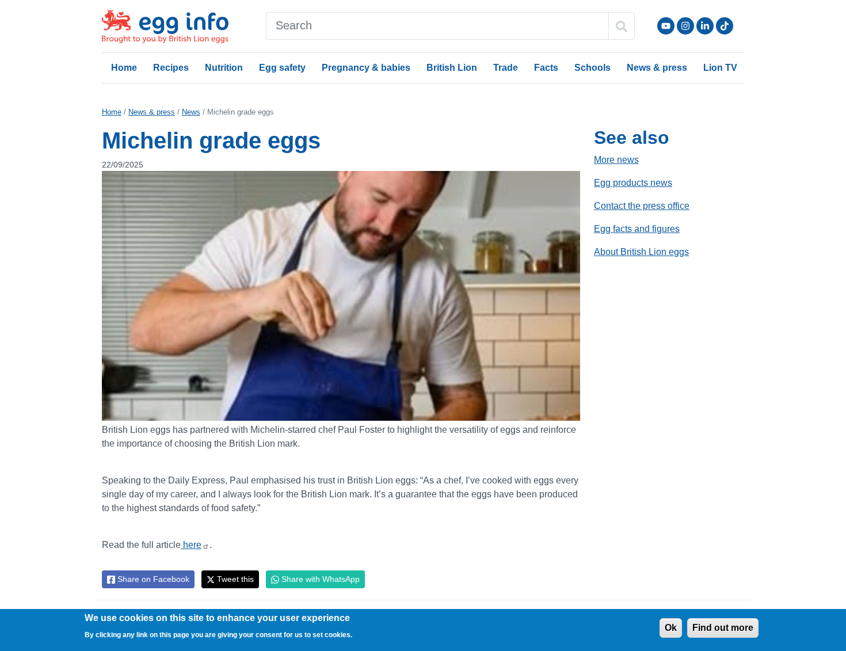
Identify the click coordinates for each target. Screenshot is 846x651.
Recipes (171, 68)
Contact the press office (641, 206)
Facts (546, 68)
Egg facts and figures (637, 229)
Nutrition (224, 68)
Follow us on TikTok (724, 26)
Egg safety (282, 68)
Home (124, 68)
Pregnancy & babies (366, 68)
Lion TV (720, 68)
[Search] (621, 26)
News (191, 112)
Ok (671, 628)
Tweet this (234, 579)
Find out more (722, 628)
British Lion (451, 68)
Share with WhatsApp (319, 579)
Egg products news (633, 183)
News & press (657, 68)
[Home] (166, 26)
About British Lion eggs (641, 252)
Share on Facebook (152, 579)
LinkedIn (705, 26)
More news (616, 160)
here (191, 545)
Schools (592, 68)
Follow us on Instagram (685, 26)
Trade (505, 68)
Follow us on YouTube (665, 26)
